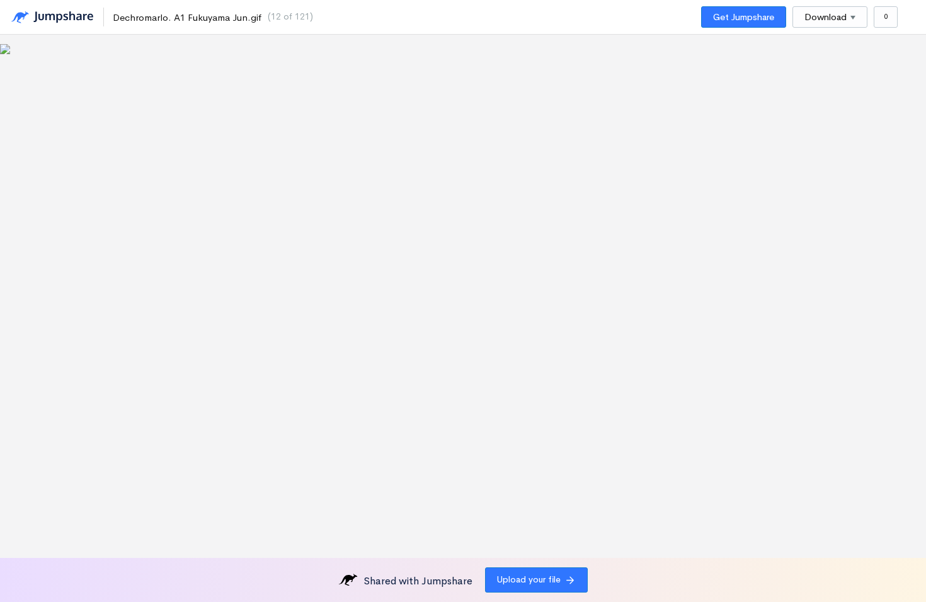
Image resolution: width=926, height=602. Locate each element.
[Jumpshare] (52, 17)
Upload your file (529, 579)
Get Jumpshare (743, 17)
